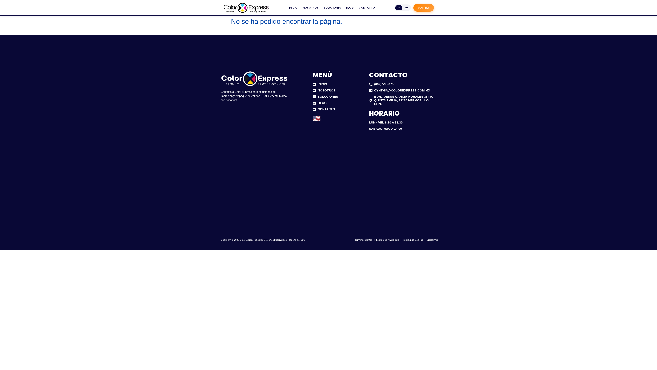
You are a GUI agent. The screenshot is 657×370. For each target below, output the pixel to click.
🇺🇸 (317, 118)
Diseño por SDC (297, 239)
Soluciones (332, 7)
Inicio (293, 7)
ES (398, 7)
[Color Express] (246, 7)
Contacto (367, 7)
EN (406, 7)
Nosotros (311, 7)
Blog (350, 7)
